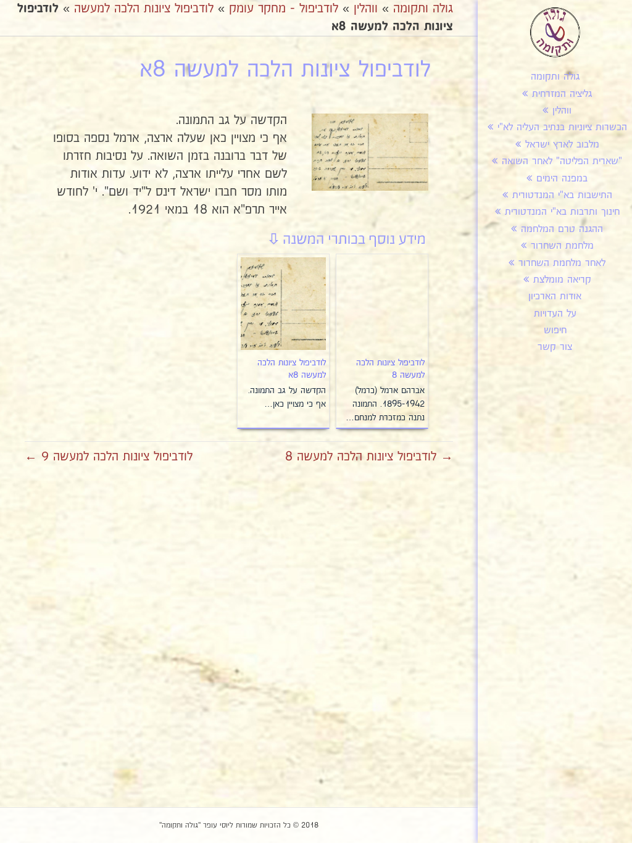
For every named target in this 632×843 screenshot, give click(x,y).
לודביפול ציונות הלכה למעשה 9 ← (109, 456)
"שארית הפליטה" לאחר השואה (562, 161)
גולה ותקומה (555, 77)
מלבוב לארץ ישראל (562, 144)
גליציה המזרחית (562, 94)
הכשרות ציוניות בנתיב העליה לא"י (562, 127)
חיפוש (555, 330)
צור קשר (555, 347)
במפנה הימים (562, 178)
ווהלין (562, 111)
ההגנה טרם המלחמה (562, 229)
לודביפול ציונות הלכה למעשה (144, 8)
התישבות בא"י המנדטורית (562, 195)
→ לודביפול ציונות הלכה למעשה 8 (369, 456)
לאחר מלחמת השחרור (561, 263)
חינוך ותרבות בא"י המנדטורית (562, 212)
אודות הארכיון (554, 296)
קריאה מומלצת (562, 280)
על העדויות (555, 314)
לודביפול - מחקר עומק (283, 8)
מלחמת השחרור (562, 246)
